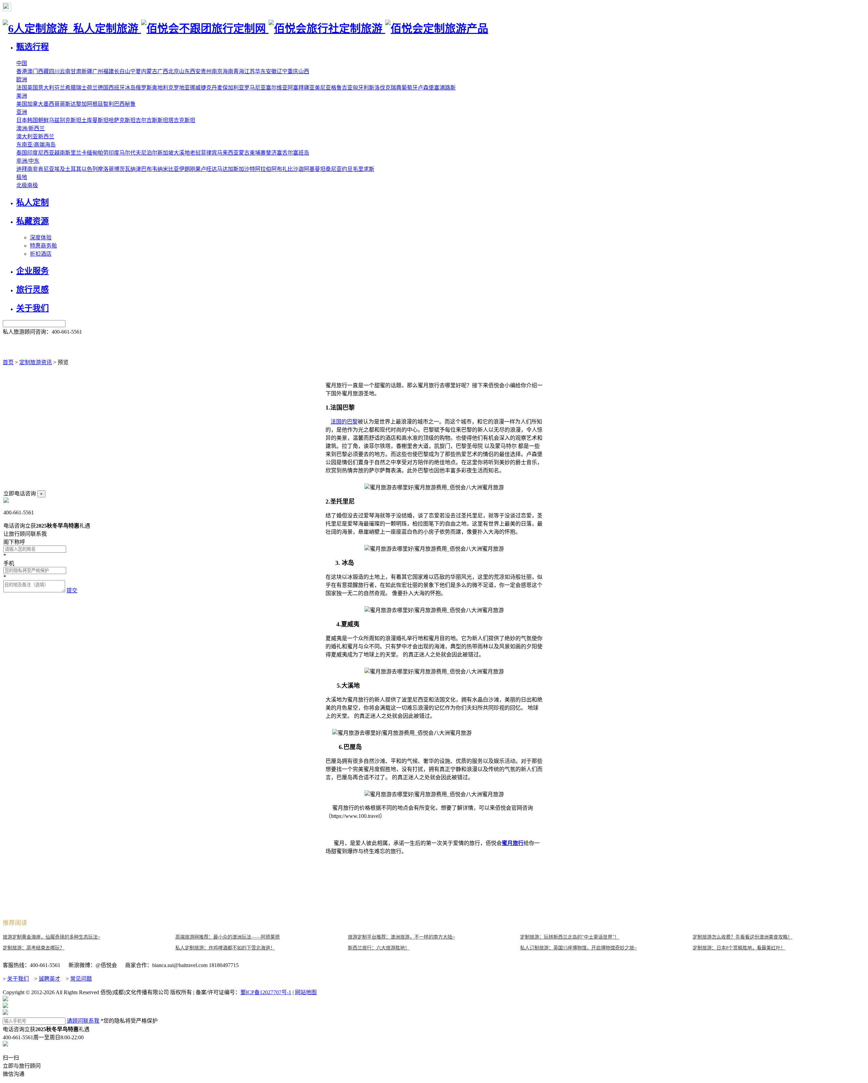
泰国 (21, 153)
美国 (21, 104)
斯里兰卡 (76, 153)
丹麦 (217, 88)
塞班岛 (301, 153)
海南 (227, 71)
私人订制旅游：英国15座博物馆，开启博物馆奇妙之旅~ (578, 947)
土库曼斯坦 (94, 120)
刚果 (195, 169)
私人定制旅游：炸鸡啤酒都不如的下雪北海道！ (225, 947)
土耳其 (73, 169)
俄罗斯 (144, 88)
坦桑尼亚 (331, 169)
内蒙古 (149, 71)
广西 (162, 71)
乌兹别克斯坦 (65, 120)
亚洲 (21, 112)
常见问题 (81, 979)
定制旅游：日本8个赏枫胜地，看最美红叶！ (739, 947)
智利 (108, 104)
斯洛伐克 (380, 88)
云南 (65, 71)
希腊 (70, 88)
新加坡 (165, 153)
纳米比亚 (168, 169)
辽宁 (282, 71)
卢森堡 (426, 88)
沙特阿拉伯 (257, 169)
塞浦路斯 (445, 88)
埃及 (59, 169)
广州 (97, 71)
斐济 (271, 153)
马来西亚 (228, 153)
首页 (8, 362)
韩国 (32, 120)
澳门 (32, 71)
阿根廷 (95, 104)
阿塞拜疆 (298, 88)
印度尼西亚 (40, 153)
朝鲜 (43, 120)
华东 (260, 71)
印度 (113, 153)
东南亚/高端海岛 (36, 144)
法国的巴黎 (344, 422)
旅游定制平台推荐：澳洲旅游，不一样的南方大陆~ (401, 937)
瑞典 (396, 88)
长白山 (122, 71)
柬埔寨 (258, 153)
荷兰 (92, 88)
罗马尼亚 (255, 88)
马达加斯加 (230, 169)
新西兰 (46, 136)
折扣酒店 (41, 254)
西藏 (43, 71)
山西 (303, 71)
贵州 (206, 71)
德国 (103, 88)
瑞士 (81, 88)
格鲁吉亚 (342, 88)
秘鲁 (130, 104)
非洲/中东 (27, 161)
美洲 (21, 96)
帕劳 (103, 153)
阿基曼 (312, 169)
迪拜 (21, 169)
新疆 (86, 71)
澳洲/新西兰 (30, 128)
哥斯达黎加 (73, 104)
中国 (21, 63)
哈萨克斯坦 (122, 120)
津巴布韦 (146, 169)
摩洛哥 (106, 169)
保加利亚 (233, 88)
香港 (21, 71)
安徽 (271, 71)
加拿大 (35, 104)
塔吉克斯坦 (181, 120)
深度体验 (41, 237)
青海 (238, 71)
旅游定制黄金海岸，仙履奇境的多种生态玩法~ (51, 937)
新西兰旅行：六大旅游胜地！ (379, 947)
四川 (54, 71)
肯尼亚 (46, 169)
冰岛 (130, 88)
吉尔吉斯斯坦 (152, 120)
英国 (32, 88)
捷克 (206, 88)
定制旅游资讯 (35, 362)
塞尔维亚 (277, 88)
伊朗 (184, 169)
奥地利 (160, 88)
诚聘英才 (49, 979)
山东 (184, 71)
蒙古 (244, 153)
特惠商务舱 (43, 246)
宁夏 (135, 71)
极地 (21, 177)
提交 (71, 590)
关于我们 (18, 979)
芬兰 (59, 88)
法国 (21, 88)
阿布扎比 (282, 169)
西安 (195, 71)
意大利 (46, 88)
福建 (108, 71)
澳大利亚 (27, 136)
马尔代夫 (130, 153)
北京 (173, 71)
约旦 (347, 169)
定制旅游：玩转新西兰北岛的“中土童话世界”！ (569, 937)
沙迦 (298, 169)
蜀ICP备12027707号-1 (265, 992)
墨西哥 (51, 104)
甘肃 (76, 71)
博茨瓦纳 (125, 169)
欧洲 (21, 79)
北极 (21, 185)
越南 (59, 153)
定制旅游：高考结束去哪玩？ (33, 947)
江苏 (249, 71)
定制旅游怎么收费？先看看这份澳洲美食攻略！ (742, 937)
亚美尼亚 (320, 88)
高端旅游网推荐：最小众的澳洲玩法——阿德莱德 (227, 937)
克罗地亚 (179, 88)
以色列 (89, 169)
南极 (32, 185)
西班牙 (116, 88)
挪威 (195, 88)
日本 (21, 120)
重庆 (293, 71)
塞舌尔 (285, 153)
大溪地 (182, 153)
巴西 (119, 104)
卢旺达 (209, 169)
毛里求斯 (363, 169)
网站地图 (306, 992)
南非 (32, 169)
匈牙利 (361, 88)
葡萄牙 (409, 88)
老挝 (195, 153)
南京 (217, 71)
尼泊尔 (149, 153)
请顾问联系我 (83, 1021)
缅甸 (92, 153)
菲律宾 (209, 153)
